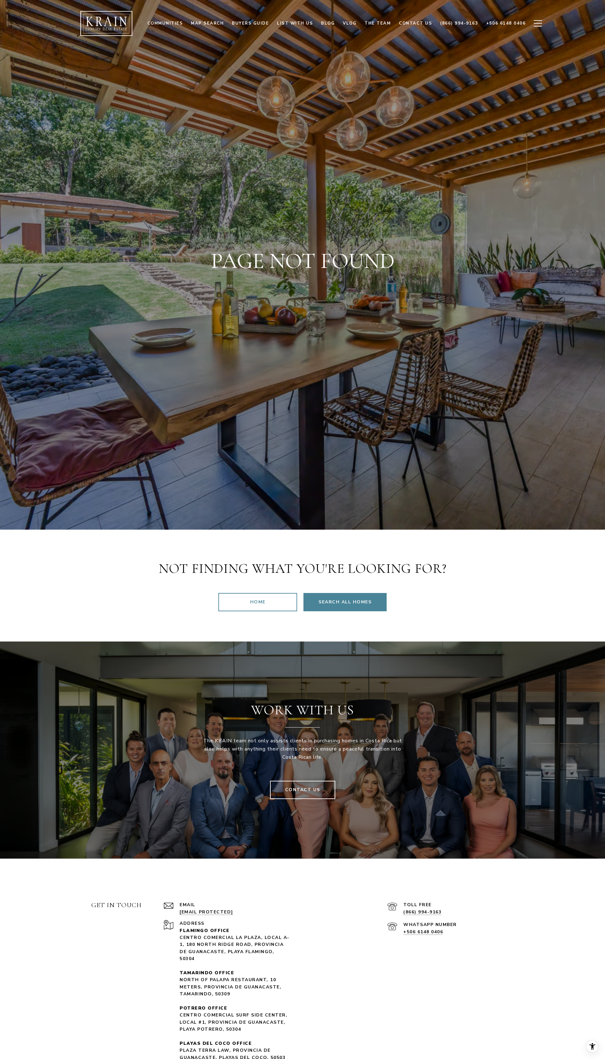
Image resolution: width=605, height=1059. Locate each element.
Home (258, 602)
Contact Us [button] (302, 790)
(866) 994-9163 (422, 912)
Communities (165, 23)
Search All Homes (345, 602)
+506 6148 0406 (423, 932)
